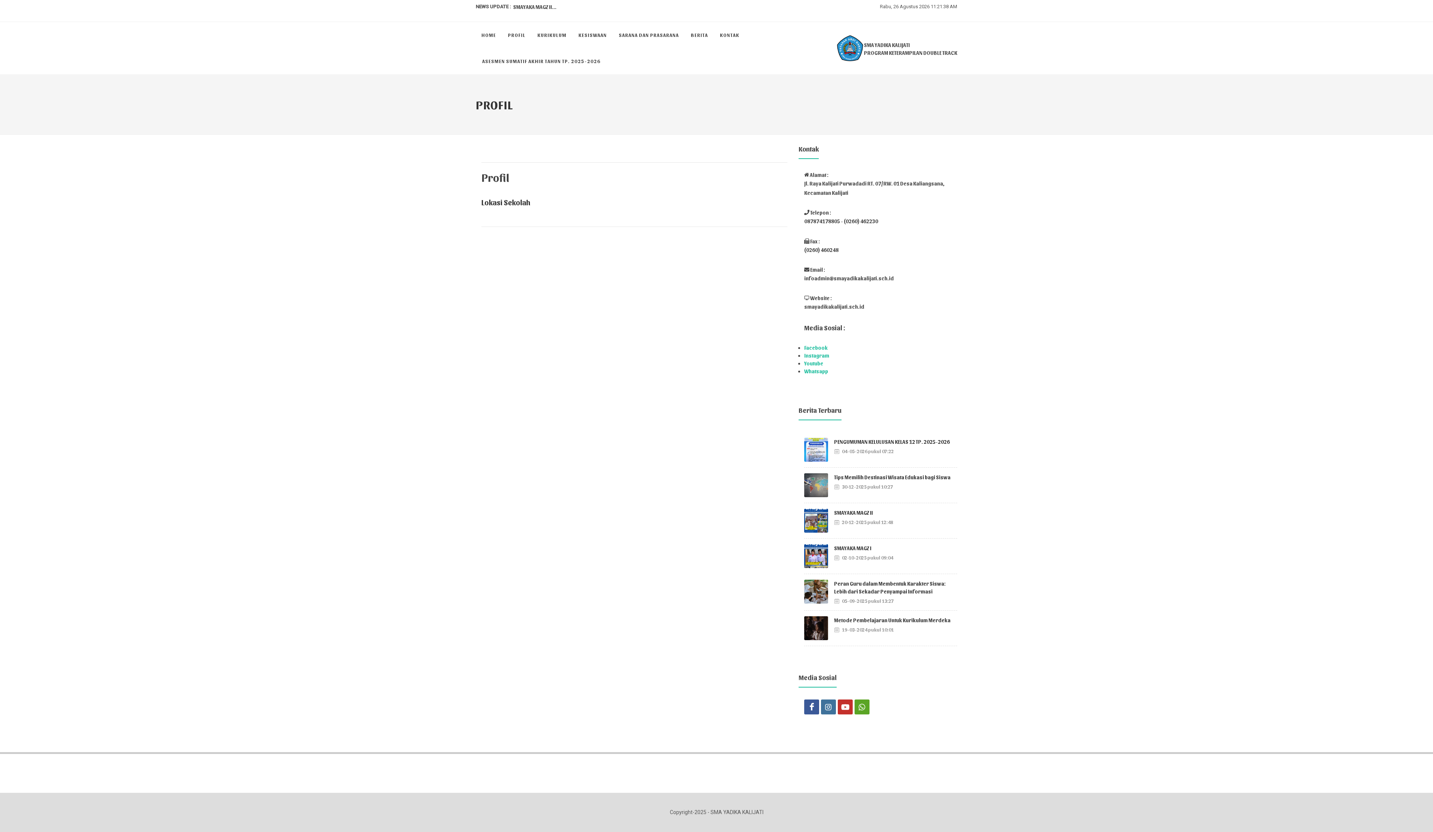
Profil (516, 35)
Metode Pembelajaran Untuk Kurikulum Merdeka (892, 620)
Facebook (816, 348)
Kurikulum (551, 35)
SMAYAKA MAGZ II (853, 513)
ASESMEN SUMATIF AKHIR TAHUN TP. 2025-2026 (541, 61)
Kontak (729, 35)
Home (488, 35)
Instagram (816, 355)
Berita (699, 35)
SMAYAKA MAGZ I (852, 548)
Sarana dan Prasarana (649, 35)
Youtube (813, 363)
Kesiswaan (592, 35)
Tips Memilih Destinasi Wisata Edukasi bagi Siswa (892, 477)
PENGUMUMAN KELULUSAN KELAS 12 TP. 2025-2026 (892, 442)
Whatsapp (816, 371)
